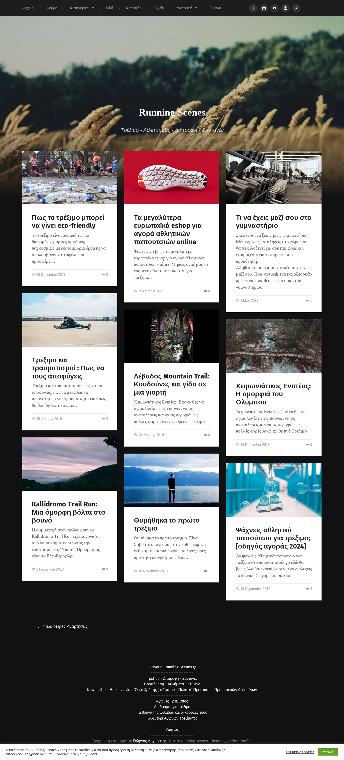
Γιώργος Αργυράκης (150, 741)
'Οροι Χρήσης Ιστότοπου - (156, 689)
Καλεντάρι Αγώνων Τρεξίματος (172, 718)
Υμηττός (172, 729)
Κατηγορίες (79, 8)
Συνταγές (190, 678)
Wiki (109, 8)
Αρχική (28, 8)
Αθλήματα (176, 684)
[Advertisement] (172, 69)
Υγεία (159, 8)
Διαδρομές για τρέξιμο (172, 707)
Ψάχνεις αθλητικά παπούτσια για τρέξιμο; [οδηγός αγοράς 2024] (273, 538)
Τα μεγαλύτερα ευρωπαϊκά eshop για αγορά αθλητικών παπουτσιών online (168, 230)
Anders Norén (239, 741)
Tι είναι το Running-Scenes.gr (172, 667)
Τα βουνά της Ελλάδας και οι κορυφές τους (172, 712)
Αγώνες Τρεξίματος (172, 701)
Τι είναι (215, 8)
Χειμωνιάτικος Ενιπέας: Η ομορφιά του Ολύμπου (273, 394)
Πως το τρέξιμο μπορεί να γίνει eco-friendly (68, 222)
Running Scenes (172, 112)
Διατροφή (184, 8)
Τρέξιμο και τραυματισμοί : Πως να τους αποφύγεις (68, 368)
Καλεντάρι (134, 8)
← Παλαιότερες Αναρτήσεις (62, 626)
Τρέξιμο (153, 678)
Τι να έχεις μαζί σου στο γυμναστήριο (273, 222)
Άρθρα (51, 8)
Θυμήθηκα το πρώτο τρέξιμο (167, 524)
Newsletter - (98, 689)
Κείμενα (193, 684)
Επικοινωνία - (122, 689)
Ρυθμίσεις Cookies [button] (300, 752)
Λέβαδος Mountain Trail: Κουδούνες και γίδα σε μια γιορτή (172, 384)
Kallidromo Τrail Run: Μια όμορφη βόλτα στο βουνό (68, 512)
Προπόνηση (154, 684)
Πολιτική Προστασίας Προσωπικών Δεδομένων (217, 689)
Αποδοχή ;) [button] (328, 752)
